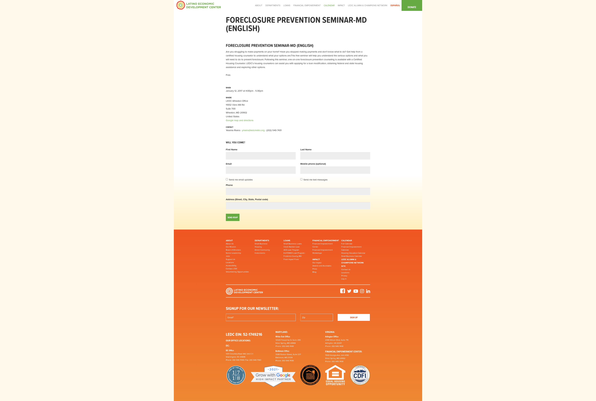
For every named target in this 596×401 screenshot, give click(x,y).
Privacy (344, 275)
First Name (231, 149)
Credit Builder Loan (292, 246)
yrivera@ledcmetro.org (253, 130)
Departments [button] (272, 5)
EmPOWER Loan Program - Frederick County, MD (295, 254)
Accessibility (231, 265)
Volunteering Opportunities (237, 271)
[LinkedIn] (368, 292)
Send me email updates (241, 179)
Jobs (228, 256)
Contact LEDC (231, 268)
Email (229, 164)
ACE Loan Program (291, 249)
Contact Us (345, 269)
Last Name (306, 149)
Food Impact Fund (291, 259)
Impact (316, 259)
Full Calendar (346, 243)
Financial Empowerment (325, 240)
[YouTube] (355, 292)
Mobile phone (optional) (313, 164)
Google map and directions (239, 120)
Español (395, 5)
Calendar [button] (329, 5)
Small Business (261, 243)
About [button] (258, 5)
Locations (230, 262)
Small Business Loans (293, 243)
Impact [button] (341, 5)
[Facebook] (342, 292)
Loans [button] (286, 5)
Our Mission (231, 246)
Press (314, 268)
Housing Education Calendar (353, 253)
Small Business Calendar (351, 256)
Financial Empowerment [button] (307, 5)
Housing (258, 246)
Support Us (230, 259)
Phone (229, 185)
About (229, 240)
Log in (343, 278)
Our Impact (317, 262)
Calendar (346, 240)
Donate (412, 7)
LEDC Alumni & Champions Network (367, 5)
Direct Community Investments (262, 251)
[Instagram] (362, 292)
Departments (262, 240)
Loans (287, 240)
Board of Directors (233, 249)
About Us (230, 243)
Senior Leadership (233, 253)
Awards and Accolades (321, 265)
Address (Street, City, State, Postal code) (247, 199)
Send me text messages (315, 179)
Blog (314, 272)
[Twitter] (349, 292)
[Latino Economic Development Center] (198, 5)
